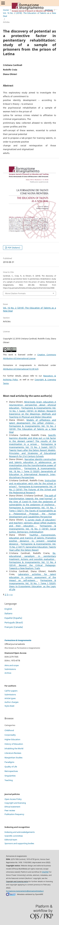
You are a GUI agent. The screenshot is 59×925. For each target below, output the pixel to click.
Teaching (9, 780)
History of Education (14, 744)
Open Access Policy (13, 799)
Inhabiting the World (14, 748)
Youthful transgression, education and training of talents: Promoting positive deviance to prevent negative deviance (32, 539)
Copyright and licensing (15, 803)
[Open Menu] (3, 3)
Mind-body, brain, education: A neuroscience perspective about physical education (32, 404)
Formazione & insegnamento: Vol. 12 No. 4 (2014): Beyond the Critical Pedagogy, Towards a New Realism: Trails (32, 565)
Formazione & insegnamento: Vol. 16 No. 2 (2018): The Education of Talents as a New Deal (32, 429)
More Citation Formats (15, 293)
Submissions (10, 669)
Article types (10, 698)
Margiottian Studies (13, 757)
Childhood (9, 730)
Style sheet (9, 705)
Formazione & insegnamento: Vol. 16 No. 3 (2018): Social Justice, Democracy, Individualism (32, 528)
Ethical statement (12, 806)
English (8, 608)
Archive (8, 673)
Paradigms (9, 762)
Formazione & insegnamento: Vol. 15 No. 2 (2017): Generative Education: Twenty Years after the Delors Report (32, 546)
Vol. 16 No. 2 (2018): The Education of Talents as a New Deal (29, 14)
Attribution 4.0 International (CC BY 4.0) (20, 369)
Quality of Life (11, 766)
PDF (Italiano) (13, 247)
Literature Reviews (13, 753)
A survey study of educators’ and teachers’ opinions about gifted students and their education (32, 522)
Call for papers (11, 690)
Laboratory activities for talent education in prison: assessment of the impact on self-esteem (32, 577)
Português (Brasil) (14, 622)
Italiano (8, 613)
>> (11, 594)
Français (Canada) (14, 627)
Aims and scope (12, 665)
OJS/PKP (45, 872)
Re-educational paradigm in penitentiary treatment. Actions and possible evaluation (32, 556)
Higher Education (12, 739)
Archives (49, 10)
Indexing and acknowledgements (20, 832)
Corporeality (10, 735)
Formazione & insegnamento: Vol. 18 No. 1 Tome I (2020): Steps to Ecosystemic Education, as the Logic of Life (32, 585)
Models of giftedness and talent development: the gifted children (32, 421)
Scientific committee (14, 835)
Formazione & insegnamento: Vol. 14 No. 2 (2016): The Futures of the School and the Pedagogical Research (32, 489)
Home (6, 10)
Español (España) (13, 618)
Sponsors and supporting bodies (19, 843)
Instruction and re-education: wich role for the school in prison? (32, 483)
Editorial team (11, 839)
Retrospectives (11, 771)
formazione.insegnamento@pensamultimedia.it (25, 891)
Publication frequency (14, 814)
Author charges (11, 702)
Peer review (10, 810)
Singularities (10, 775)
